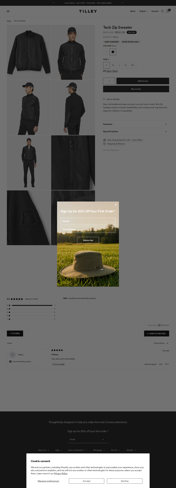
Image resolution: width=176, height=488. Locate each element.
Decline (125, 481)
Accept (86, 481)
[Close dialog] (116, 205)
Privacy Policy (61, 473)
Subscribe (88, 240)
